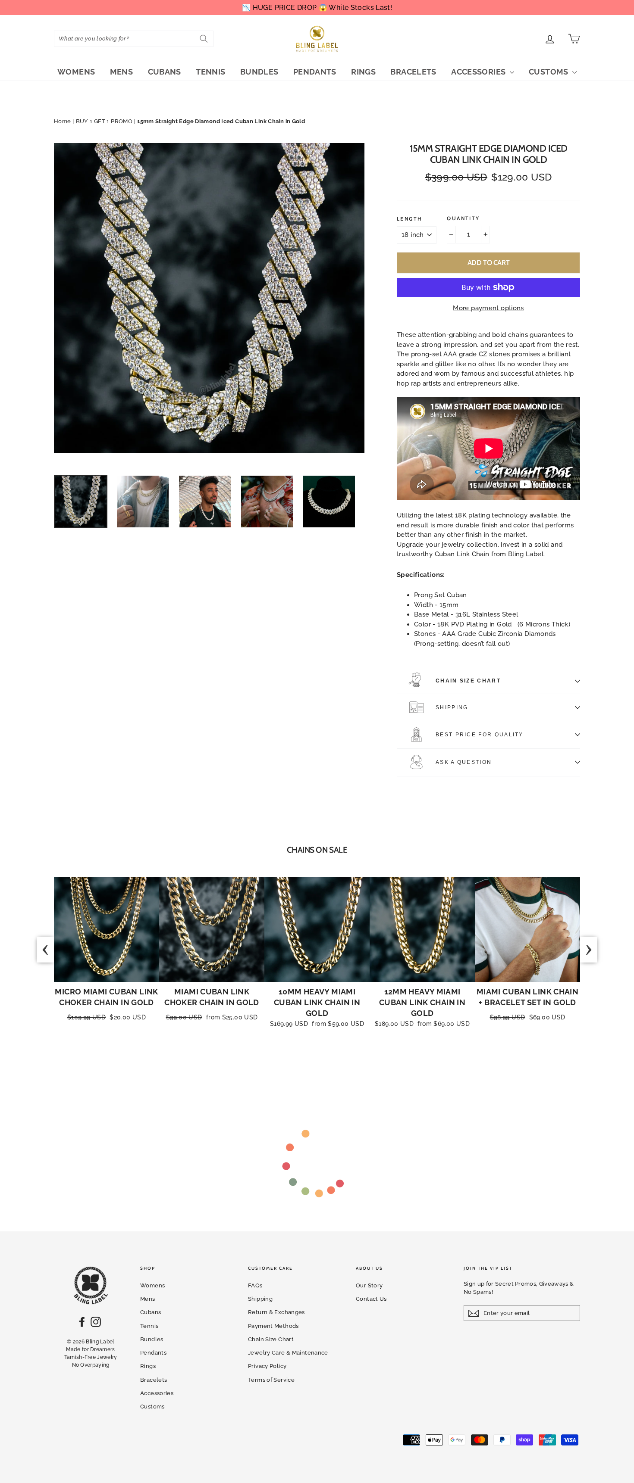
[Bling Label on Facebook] (82, 1322)
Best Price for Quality (480, 734)
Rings (363, 71)
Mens (121, 71)
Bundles (259, 71)
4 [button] (304, 1067)
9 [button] (347, 1067)
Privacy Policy (267, 1366)
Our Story (369, 1285)
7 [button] (330, 1067)
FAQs (255, 1285)
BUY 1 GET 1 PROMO (104, 121)
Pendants (314, 71)
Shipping (452, 707)
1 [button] (278, 1066)
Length (409, 219)
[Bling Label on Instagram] (96, 1322)
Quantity (463, 218)
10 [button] (356, 1067)
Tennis (210, 71)
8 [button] (339, 1067)
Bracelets (413, 71)
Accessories (479, 71)
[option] (209, 298)
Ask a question (464, 762)
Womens (76, 71)
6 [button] (322, 1067)
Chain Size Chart (468, 680)
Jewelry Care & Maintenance (288, 1352)
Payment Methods (273, 1326)
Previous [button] (45, 950)
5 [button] (313, 1067)
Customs (549, 71)
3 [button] (296, 1067)
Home (62, 121)
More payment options (488, 308)
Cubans (164, 71)
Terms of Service (271, 1380)
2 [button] (287, 1067)
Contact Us (371, 1299)
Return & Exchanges (276, 1312)
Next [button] (588, 950)
